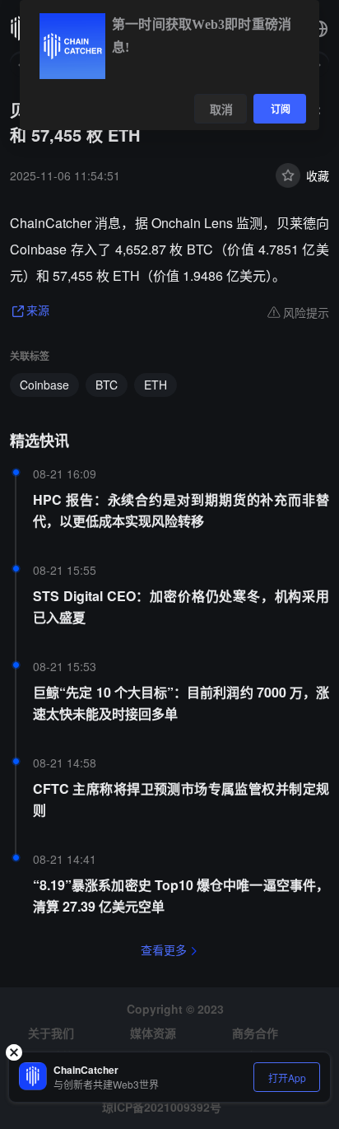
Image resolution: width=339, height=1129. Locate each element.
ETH (155, 384)
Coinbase (44, 384)
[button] (319, 29)
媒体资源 (153, 1032)
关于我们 (51, 1032)
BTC (106, 384)
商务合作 (255, 1032)
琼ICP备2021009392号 (161, 1107)
